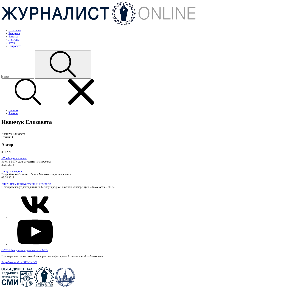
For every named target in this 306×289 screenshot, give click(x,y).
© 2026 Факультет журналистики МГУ (24, 250)
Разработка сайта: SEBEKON (19, 262)
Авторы (13, 113)
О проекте (14, 46)
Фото (11, 42)
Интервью (14, 30)
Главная (13, 110)
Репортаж (14, 33)
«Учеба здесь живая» (14, 158)
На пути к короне (11, 171)
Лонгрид (13, 39)
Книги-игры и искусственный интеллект (26, 183)
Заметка (13, 36)
